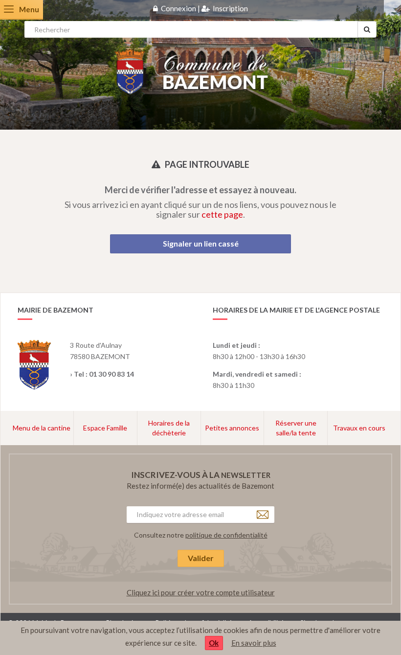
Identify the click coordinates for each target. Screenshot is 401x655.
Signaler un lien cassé (201, 243)
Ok (214, 642)
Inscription (230, 8)
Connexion (178, 8)
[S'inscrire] (205, 8)
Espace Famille (105, 428)
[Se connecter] (155, 8)
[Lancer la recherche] (367, 29)
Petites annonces (232, 428)
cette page (222, 214)
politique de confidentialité (226, 535)
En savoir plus (253, 642)
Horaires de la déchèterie (169, 428)
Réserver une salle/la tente (295, 428)
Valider (201, 558)
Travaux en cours (359, 428)
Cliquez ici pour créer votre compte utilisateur (201, 592)
